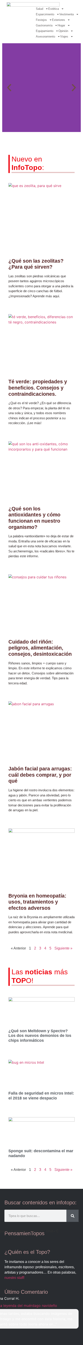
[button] (9, 88)
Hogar (61, 25)
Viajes (64, 36)
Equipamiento (44, 31)
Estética (53, 8)
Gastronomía (44, 25)
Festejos (41, 20)
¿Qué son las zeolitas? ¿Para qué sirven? (36, 264)
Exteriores (58, 20)
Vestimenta (66, 14)
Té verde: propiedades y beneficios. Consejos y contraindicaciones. (37, 388)
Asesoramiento (45, 36)
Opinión (63, 31)
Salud (39, 8)
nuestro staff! (14, 1278)
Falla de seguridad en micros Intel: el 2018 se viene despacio (41, 1095)
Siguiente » (63, 948)
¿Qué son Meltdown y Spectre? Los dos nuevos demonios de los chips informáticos (39, 1036)
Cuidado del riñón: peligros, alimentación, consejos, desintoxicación (40, 648)
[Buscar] (72, 1216)
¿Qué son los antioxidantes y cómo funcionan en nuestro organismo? (34, 518)
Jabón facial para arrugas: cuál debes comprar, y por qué (40, 775)
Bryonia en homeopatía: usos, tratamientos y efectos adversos (37, 902)
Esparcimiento (45, 14)
